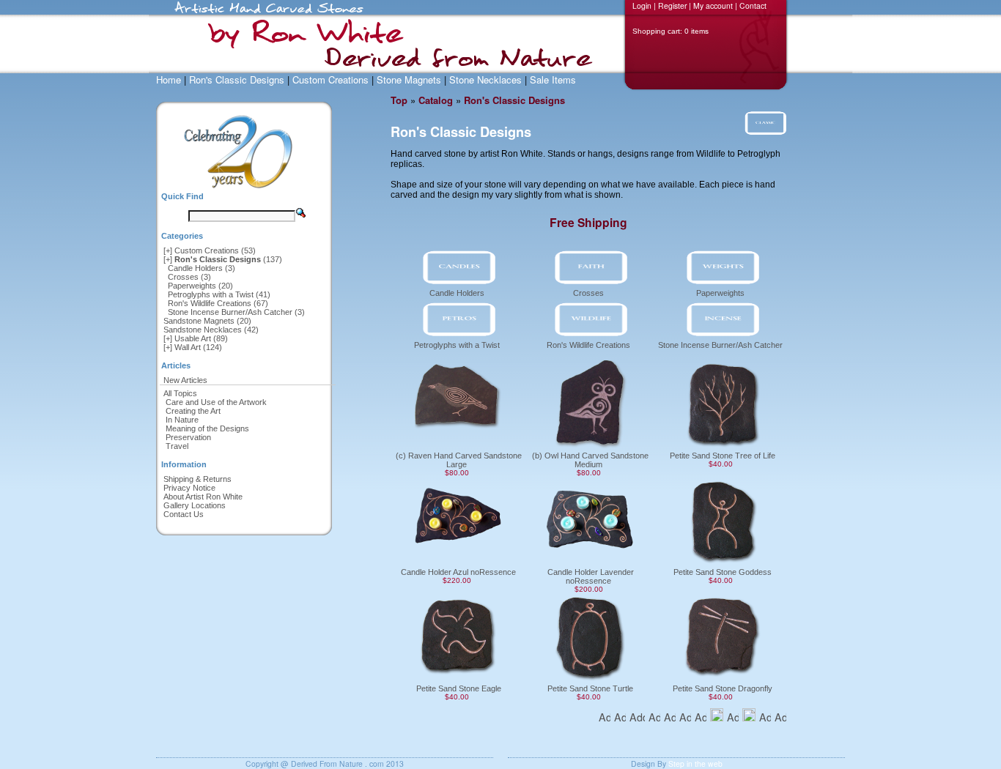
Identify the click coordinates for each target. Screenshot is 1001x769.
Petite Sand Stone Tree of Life (722, 455)
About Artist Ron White (203, 496)
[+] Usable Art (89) (195, 338)
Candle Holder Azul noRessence (458, 572)
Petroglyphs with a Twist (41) (219, 294)
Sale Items (553, 79)
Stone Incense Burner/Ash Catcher (720, 345)
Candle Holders (456, 293)
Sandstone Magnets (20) (207, 320)
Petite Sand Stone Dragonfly (722, 688)
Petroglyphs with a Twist (457, 345)
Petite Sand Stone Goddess (722, 572)
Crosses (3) (189, 276)
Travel (177, 446)
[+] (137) (222, 259)
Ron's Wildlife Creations (588, 345)
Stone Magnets (409, 79)
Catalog (435, 100)
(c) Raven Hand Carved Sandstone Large (459, 460)
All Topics (180, 393)
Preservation (188, 437)
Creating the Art (193, 410)
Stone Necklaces (485, 79)
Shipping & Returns (197, 479)
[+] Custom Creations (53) (209, 250)
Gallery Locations (194, 505)
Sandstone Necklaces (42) (211, 329)
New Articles (185, 380)
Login (641, 5)
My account (713, 5)
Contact (753, 5)
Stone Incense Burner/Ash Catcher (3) (236, 312)
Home (168, 79)
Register (672, 5)
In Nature (182, 419)
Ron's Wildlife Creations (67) (218, 303)
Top (399, 100)
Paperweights (720, 293)
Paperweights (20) (200, 285)
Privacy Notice (189, 487)
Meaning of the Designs (207, 428)
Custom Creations (330, 79)
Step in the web (695, 763)
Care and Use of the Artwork (216, 402)
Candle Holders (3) (201, 268)
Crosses (588, 293)
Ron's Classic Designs (236, 79)
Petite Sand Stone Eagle (458, 688)
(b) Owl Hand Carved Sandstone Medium (590, 460)
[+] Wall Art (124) (192, 347)
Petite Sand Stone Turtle (590, 688)
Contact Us (183, 514)
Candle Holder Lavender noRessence (590, 576)
